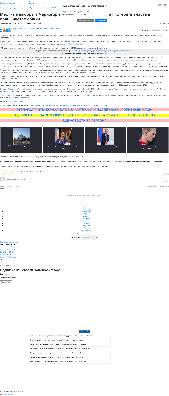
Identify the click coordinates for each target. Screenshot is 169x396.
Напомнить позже (86, 21)
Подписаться (101, 21)
